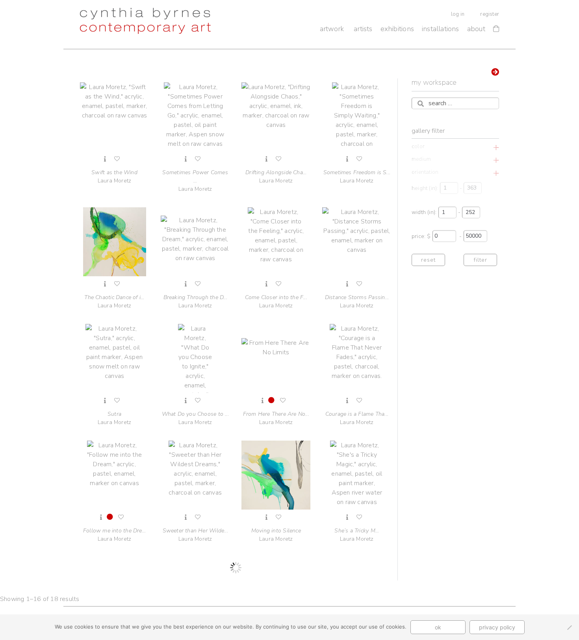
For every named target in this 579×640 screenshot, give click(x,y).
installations (440, 28)
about (476, 28)
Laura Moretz (114, 176)
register (489, 14)
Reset (428, 260)
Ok (438, 627)
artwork (332, 28)
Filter (480, 260)
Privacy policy (497, 627)
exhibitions (397, 28)
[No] (569, 627)
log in (457, 14)
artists (363, 28)
